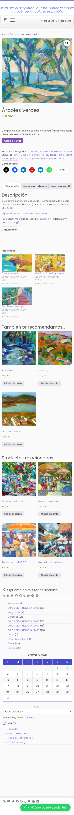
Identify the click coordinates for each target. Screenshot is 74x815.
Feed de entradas (18, 733)
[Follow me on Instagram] (56, 21)
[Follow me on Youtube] (63, 21)
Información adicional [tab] (35, 186)
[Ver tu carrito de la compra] (5, 19)
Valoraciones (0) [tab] (60, 186)
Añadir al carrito (12, 140)
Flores (44, 154)
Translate (29, 717)
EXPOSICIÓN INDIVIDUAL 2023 (56, 151)
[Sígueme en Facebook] (53, 21)
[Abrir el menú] (12, 20)
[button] (67, 43)
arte (16, 154)
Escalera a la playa (13, 306)
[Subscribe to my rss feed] (42, 21)
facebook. (10, 222)
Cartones (15, 34)
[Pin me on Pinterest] (66, 21)
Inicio (5, 34)
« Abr (36, 706)
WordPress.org (16, 742)
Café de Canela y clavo (49, 273)
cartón (35, 154)
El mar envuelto (11, 273)
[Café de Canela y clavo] (50, 263)
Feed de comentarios (20, 737)
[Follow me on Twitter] (49, 21)
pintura (24, 158)
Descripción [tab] (12, 186)
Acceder (13, 729)
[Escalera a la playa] (17, 296)
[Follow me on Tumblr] (59, 21)
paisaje (14, 158)
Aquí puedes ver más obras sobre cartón (25, 213)
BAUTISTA (59, 158)
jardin (53, 154)
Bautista (25, 154)
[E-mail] (46, 21)
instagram (45, 219)
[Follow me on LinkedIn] (70, 21)
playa (32, 158)
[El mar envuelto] (17, 263)
